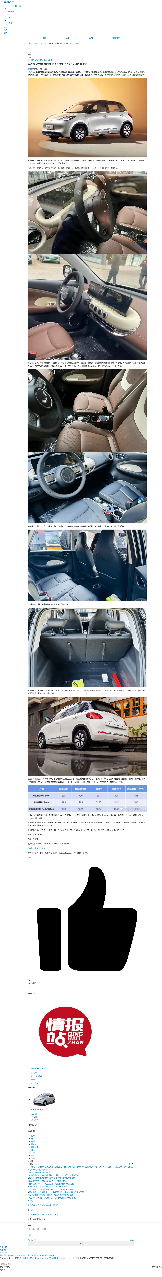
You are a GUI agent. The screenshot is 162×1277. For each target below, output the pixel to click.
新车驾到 (34, 60)
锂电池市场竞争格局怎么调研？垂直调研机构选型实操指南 (52, 1178)
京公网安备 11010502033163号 (61, 1258)
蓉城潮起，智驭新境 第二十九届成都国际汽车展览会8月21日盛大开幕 (56, 1192)
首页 (44, 38)
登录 (81, 1243)
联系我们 (3, 1250)
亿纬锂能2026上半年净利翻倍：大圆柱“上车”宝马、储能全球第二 (54, 1175)
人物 (33, 1153)
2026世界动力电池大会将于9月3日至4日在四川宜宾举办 (51, 1189)
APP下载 (17, 6)
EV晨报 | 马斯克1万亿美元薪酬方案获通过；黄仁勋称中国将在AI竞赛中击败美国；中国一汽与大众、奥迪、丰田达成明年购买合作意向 (81, 1167)
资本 (33, 1155)
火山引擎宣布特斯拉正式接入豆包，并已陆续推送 (48, 1181)
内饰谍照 (48, 60)
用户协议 (35, 1255)
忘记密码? (130, 1240)
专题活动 (116, 38)
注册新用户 (32, 1240)
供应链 (33, 1144)
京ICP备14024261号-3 (39, 1258)
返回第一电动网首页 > (36, 848)
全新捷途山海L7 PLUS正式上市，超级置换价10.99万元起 (51, 1184)
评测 (33, 1141)
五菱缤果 (41, 60)
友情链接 (42, 1255)
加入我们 (27, 1255)
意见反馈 (3, 1252)
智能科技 (34, 1147)
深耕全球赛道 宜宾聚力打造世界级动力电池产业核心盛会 (51, 1195)
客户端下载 (11, 1255)
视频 (91, 38)
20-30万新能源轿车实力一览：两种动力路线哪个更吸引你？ (53, 1198)
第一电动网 (24, 1258)
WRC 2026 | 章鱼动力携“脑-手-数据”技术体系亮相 (49, 1186)
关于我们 (3, 1255)
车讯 (36, 43)
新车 (42, 43)
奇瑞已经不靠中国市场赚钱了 (40, 1172)
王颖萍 (30, 69)
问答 (33, 1158)
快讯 (67, 38)
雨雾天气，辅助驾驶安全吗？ (40, 1169)
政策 (33, 1150)
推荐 (33, 1136)
